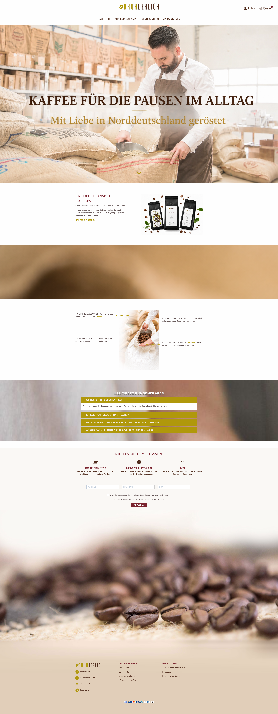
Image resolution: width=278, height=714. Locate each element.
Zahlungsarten (125, 668)
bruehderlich (85, 672)
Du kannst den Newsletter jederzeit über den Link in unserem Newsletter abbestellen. (139, 499)
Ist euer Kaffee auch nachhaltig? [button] (107, 414)
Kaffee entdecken (85, 220)
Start (100, 19)
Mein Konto (251, 8)
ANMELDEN (139, 505)
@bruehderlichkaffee (88, 678)
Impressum (166, 672)
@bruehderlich (86, 684)
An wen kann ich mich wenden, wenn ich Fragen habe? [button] (119, 430)
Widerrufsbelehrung (127, 676)
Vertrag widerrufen (128, 680)
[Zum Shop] (172, 214)
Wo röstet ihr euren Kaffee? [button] (104, 400)
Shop (108, 19)
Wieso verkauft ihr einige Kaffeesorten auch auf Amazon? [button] (123, 422)
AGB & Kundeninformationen (173, 668)
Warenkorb (267, 7)
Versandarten (124, 672)
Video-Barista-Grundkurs (126, 19)
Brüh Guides (192, 343)
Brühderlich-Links (172, 19)
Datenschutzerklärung (171, 676)
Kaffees (99, 317)
